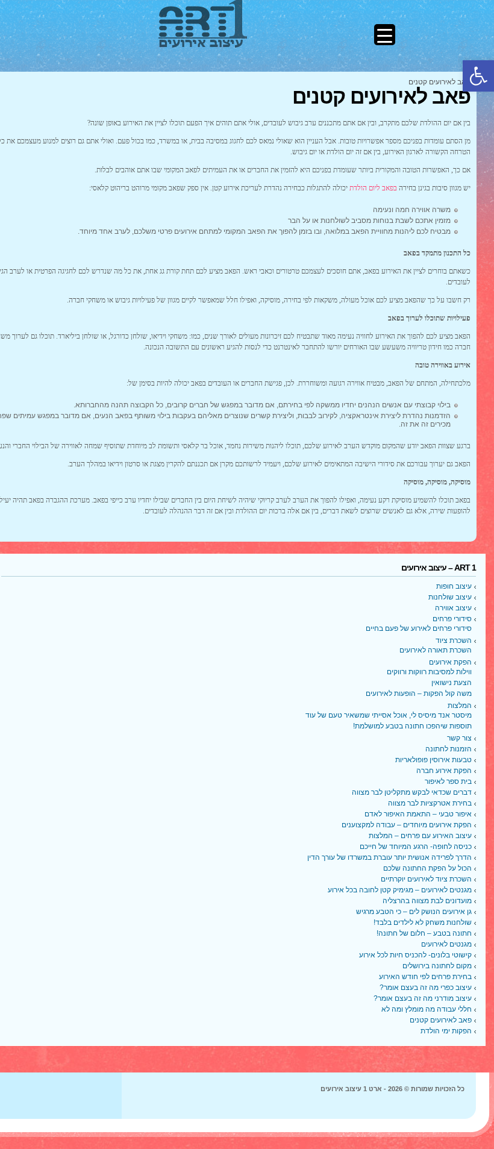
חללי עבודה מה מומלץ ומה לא (426, 1009)
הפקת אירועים (450, 662)
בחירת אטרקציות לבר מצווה (430, 803)
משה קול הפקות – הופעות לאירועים (419, 693)
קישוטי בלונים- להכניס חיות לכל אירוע (415, 955)
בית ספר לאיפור (448, 781)
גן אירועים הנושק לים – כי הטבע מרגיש (414, 911)
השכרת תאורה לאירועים (435, 650)
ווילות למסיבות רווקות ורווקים (429, 672)
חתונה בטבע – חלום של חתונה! (424, 933)
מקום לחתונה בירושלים (437, 966)
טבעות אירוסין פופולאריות (433, 760)
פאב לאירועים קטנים (441, 1020)
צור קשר (459, 738)
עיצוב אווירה (453, 608)
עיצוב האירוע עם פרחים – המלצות (420, 835)
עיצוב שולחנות (450, 597)
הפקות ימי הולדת (446, 1031)
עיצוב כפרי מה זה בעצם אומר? (426, 987)
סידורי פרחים (452, 619)
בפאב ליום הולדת (373, 188)
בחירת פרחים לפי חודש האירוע (425, 976)
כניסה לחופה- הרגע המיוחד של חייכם (416, 846)
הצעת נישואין (451, 682)
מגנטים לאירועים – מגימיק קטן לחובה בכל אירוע (400, 890)
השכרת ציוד (454, 640)
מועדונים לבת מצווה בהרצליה (427, 901)
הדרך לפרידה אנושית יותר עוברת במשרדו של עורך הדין (389, 857)
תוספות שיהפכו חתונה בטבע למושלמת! (412, 726)
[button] (478, 76)
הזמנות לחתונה (448, 749)
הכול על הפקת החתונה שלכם (427, 868)
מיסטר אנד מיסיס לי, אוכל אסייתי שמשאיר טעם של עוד (388, 715)
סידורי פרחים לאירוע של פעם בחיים (419, 628)
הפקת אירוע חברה (444, 770)
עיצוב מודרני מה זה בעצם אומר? (423, 998)
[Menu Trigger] (384, 34)
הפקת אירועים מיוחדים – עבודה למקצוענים (407, 825)
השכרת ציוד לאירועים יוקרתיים (426, 879)
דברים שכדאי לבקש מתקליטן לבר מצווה (412, 792)
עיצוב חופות (454, 586)
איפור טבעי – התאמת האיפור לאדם (418, 814)
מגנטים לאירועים (446, 944)
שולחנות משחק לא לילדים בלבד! (423, 922)
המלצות (460, 705)
